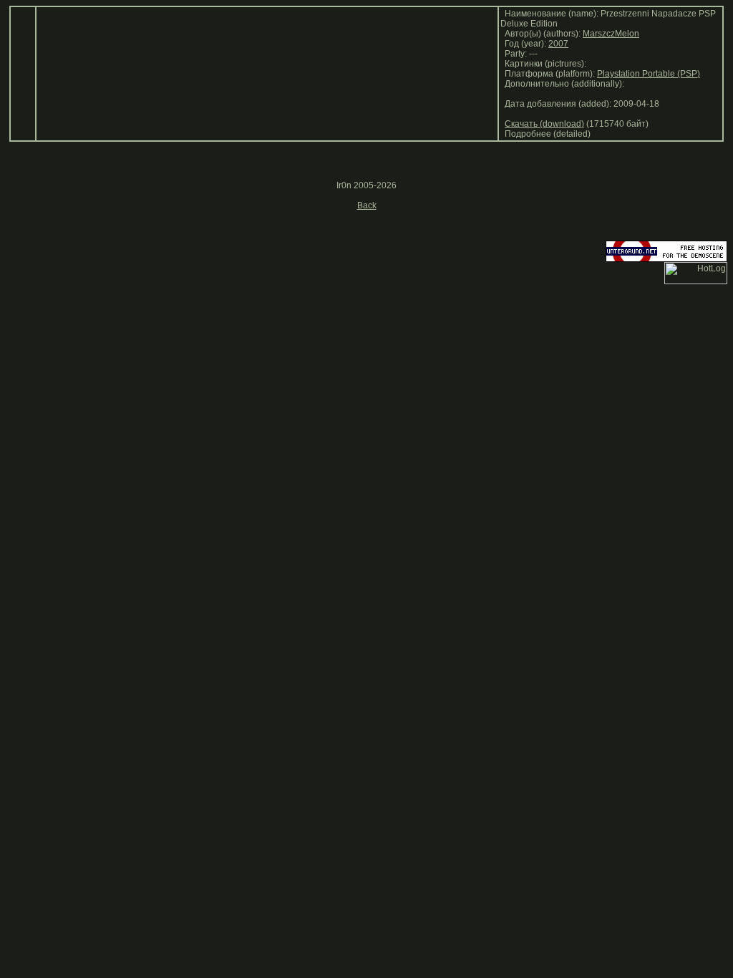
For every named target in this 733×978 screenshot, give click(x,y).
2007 (558, 44)
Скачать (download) (544, 124)
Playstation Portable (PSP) (648, 74)
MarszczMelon (611, 34)
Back (367, 205)
